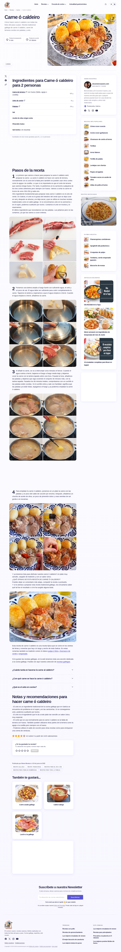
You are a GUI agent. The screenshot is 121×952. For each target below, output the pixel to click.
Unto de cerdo (17, 101)
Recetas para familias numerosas (25, 770)
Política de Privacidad (59, 905)
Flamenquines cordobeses (100, 239)
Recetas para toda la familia (50, 770)
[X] (9, 939)
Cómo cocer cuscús (97, 126)
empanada (23, 654)
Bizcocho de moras (97, 266)
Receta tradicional (34, 766)
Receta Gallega (18, 766)
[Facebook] (85, 110)
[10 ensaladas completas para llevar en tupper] (98, 349)
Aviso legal (54, 946)
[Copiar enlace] (6, 85)
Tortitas (93, 146)
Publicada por (21, 763)
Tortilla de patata (96, 159)
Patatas (15, 106)
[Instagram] (93, 110)
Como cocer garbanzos (99, 133)
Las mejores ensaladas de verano (73, 936)
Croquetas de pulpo (97, 252)
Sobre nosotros (9, 943)
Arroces (88, 200)
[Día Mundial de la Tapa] (98, 291)
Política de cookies (34, 946)
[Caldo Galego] (58, 795)
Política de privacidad (45, 946)
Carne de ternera (18, 92)
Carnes (8, 64)
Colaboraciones (20, 943)
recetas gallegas (63, 662)
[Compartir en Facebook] (6, 80)
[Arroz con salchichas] (98, 211)
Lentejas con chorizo (98, 165)
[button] (105, 4)
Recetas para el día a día (53, 766)
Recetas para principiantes (102, 932)
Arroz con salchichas (93, 222)
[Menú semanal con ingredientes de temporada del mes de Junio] (98, 319)
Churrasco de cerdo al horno (101, 139)
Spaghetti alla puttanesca (99, 246)
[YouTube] (97, 110)
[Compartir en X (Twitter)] (6, 76)
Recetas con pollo (68, 929)
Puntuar (34, 750)
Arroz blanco (95, 152)
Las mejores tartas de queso (72, 943)
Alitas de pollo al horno (99, 185)
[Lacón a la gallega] (27, 825)
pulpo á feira (53, 651)
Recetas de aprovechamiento (72, 932)
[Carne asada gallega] (27, 795)
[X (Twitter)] (89, 110)
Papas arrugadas (96, 172)
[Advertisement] (43, 857)
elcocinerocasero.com (100, 84)
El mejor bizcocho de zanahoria (73, 939)
